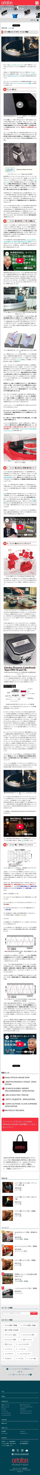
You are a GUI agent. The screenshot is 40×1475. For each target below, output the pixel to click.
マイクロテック (23, 1433)
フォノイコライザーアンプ (26, 1406)
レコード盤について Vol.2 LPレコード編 (19, 1374)
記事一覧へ (33, 20)
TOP (3, 1391)
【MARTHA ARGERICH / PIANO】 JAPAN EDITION (20, 1083)
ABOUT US (4, 1427)
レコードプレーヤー (25, 1354)
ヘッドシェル (22, 1349)
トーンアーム (8, 1349)
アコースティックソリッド (26, 1411)
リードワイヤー (9, 1354)
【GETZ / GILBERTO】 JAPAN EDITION (20, 1099)
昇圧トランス (8, 1344)
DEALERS (4, 1419)
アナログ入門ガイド (24, 1441)
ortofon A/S (19, 1471)
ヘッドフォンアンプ (6, 1415)
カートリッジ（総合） (11, 1335)
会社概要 (4, 1431)
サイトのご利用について (7, 1445)
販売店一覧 (4, 1423)
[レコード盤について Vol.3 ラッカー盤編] (20, 60)
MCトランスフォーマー (25, 1404)
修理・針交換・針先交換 (11, 1330)
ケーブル (20, 1358)
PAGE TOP (20, 1385)
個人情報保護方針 (24, 1443)
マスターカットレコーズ (25, 1413)
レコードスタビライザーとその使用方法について (21, 1369)
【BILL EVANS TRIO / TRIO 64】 (17, 1095)
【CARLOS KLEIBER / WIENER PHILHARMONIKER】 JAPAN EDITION (19, 1090)
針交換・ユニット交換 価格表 (8, 1441)
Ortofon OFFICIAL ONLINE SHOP (17, 1077)
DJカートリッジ (27, 1339)
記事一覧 (20, 1371)
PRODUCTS (5, 1401)
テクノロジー (5, 1433)
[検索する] (34, 1313)
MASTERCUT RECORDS (14, 1110)
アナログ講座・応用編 (29, 1325)
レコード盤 (32, 1358)
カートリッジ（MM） (11, 1339)
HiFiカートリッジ (5, 1404)
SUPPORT (4, 1438)
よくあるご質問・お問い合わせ (9, 1443)
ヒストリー (22, 1431)
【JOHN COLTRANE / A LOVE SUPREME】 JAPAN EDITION (21, 1105)
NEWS (3, 1396)
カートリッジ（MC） (29, 1335)
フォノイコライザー (23, 1344)
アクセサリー (8, 1358)
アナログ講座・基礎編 (11, 1325)
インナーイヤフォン (6, 1413)
